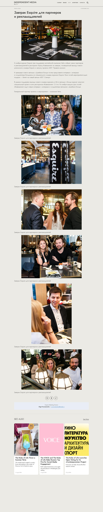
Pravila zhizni (17, 8)
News (69, 2)
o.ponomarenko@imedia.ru (57, 407)
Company (59, 2)
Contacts (82, 2)
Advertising (75, 2)
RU (14, 4)
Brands (65, 2)
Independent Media (25, 2)
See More (86, 419)
